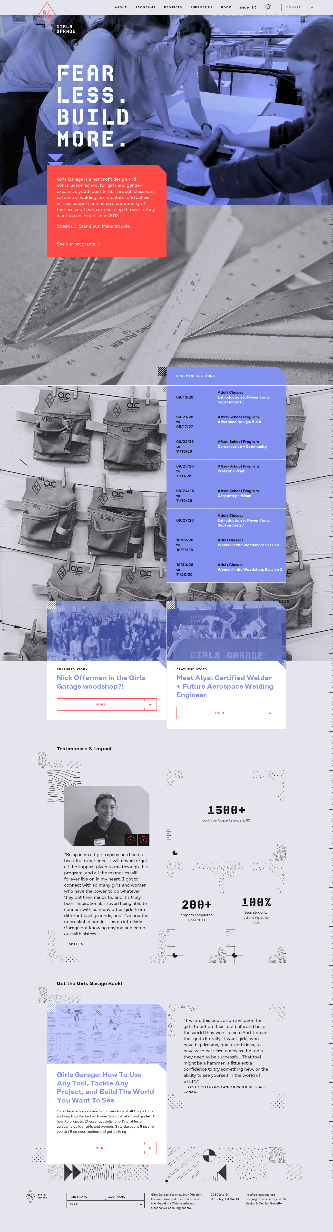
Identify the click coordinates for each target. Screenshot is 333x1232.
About (121, 7)
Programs (146, 7)
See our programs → (78, 244)
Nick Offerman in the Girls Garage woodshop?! (101, 682)
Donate (293, 7)
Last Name (116, 1197)
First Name (79, 1197)
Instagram (265, 8)
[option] (106, 816)
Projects (173, 7)
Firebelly (275, 1203)
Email (74, 1204)
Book (226, 7)
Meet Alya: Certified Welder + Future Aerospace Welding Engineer (224, 687)
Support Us (202, 7)
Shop (244, 7)
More (101, 704)
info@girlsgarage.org (260, 1194)
